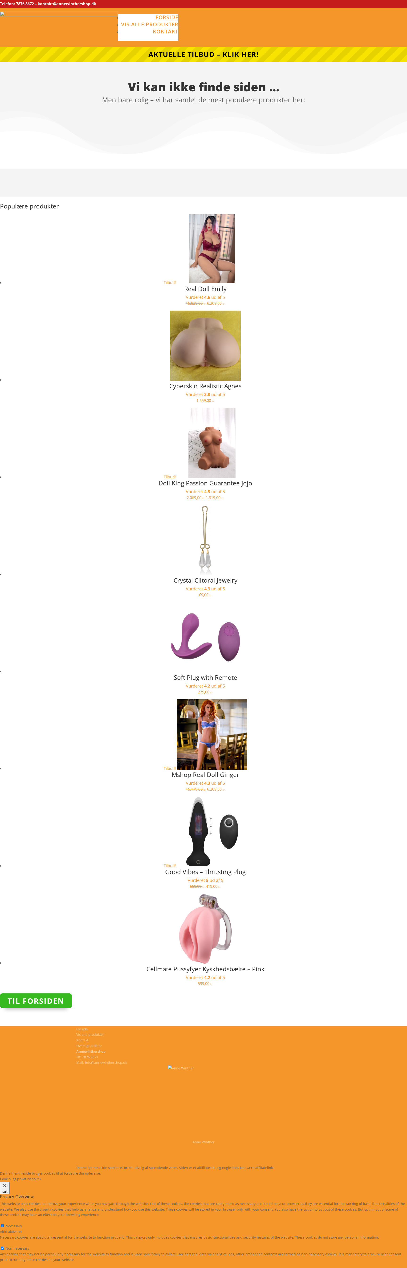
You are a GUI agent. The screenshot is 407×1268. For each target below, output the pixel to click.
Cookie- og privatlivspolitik (97, 1156)
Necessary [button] (8, 1220)
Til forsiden (36, 1001)
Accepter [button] (171, 1173)
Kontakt (165, 31)
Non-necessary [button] (12, 1242)
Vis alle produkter (149, 24)
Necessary (14, 1226)
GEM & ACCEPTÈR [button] (14, 1265)
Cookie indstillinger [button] (142, 1173)
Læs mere (114, 1173)
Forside (166, 17)
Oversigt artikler (89, 1046)
